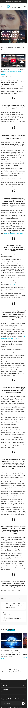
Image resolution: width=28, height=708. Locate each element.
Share (4, 598)
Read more (3, 658)
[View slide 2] (13, 676)
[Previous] (1, 1)
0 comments (23, 598)
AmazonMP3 (8, 73)
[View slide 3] (14, 676)
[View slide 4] (16, 676)
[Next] (25, 1)
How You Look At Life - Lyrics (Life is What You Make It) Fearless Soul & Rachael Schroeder (11, 654)
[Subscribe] (23, 703)
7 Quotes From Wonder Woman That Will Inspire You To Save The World (12, 618)
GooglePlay (14, 71)
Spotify (9, 71)
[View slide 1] (11, 676)
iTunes (4, 71)
